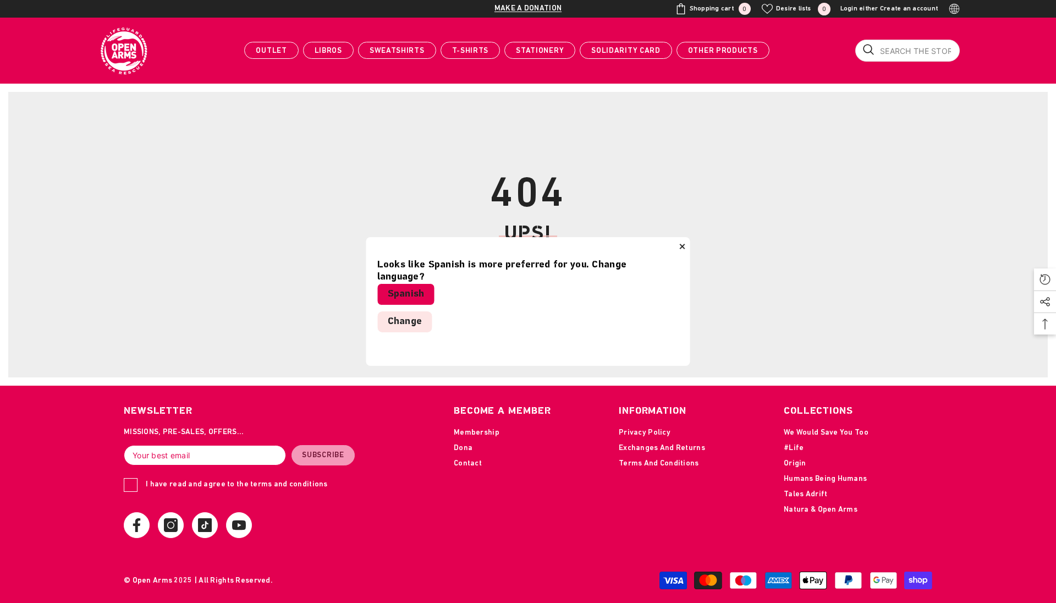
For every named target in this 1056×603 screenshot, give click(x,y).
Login (848, 9)
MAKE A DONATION (528, 8)
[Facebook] (137, 525)
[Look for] (907, 51)
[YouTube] (239, 525)
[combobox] (907, 51)
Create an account (909, 9)
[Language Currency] (954, 8)
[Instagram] (171, 525)
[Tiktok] (205, 525)
